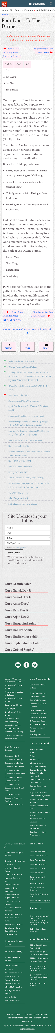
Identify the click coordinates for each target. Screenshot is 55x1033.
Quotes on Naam (12, 781)
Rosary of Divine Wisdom (20, 1017)
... (14, 737)
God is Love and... (12, 965)
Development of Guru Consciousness (43, 51)
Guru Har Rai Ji (37, 883)
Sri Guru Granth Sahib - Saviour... (40, 814)
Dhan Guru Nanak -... (38, 693)
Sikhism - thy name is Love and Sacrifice (39, 959)
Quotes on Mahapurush (15, 773)
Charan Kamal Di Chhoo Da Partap (23, 367)
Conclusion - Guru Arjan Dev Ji (38, 833)
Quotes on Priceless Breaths (13, 799)
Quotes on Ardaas (12, 794)
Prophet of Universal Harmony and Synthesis (40, 794)
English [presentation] (8, 64)
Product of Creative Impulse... (13, 903)
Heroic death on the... (13, 914)
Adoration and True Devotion (38, 820)
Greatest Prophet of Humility (38, 705)
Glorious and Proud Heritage (13, 909)
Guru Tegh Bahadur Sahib (39, 895)
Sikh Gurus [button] (15, 10)
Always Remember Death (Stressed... (13, 726)
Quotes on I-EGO (12, 756)
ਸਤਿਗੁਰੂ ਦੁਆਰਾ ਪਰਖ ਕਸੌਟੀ (18, 472)
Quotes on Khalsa (12, 770)
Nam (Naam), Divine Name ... (13, 687)
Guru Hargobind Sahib (37, 878)
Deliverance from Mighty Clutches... (12, 896)
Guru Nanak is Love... (38, 717)
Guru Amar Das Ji (14, 951)
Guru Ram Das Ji (38, 868)
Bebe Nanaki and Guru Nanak (21, 361)
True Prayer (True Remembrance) (12, 720)
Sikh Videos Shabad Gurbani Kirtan (38, 946)
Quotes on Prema (12, 784)
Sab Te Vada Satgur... (39, 724)
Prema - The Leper (12, 980)
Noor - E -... (9, 969)
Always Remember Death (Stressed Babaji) (26, 477)
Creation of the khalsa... (15, 861)
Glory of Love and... (12, 976)
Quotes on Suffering (13, 759)
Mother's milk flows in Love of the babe (25, 440)
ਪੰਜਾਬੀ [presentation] (18, 64)
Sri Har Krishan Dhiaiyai (37, 889)
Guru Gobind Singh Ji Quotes (14, 942)
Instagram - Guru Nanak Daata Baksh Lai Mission (39, 977)
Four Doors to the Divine (18, 395)
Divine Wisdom (13, 679)
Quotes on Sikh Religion (36, 1014)
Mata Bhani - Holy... (13, 1000)
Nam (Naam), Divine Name (19, 446)
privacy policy (21, 547)
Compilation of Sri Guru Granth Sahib (40, 781)
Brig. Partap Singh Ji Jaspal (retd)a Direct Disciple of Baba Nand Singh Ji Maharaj (39, 920)
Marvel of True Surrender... (11, 889)
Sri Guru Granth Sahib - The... (40, 807)
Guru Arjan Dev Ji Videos (37, 751)
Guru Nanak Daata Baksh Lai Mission (29, 1026)
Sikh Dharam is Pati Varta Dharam (22, 504)
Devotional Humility (38, 766)
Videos (18, 1014)
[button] (9, 347)
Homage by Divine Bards (12, 992)
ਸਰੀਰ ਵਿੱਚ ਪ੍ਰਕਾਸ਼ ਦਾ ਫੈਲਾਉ (18, 498)
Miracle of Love (36, 763)
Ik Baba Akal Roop (37, 721)
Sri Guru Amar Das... (13, 983)
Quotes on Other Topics (15, 804)
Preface (33, 756)
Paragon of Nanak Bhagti (37, 729)
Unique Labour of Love (14, 973)
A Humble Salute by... (13, 987)
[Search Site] (51, 4)
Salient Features (12, 884)
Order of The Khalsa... (14, 874)
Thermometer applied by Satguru (14, 693)
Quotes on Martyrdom (14, 763)
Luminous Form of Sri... (39, 714)
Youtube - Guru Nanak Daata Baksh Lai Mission (39, 968)
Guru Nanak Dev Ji (40, 679)
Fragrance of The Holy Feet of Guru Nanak (26, 416)
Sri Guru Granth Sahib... (14, 924)
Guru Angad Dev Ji (38, 860)
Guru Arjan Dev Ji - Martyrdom (38, 827)
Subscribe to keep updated (38, 930)
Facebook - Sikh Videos (38, 984)
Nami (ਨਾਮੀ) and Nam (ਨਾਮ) (19, 461)
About (5, 10)
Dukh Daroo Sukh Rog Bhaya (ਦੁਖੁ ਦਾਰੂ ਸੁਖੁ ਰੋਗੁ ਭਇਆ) (12, 52)
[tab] (8, 64)
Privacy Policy (41, 1017)
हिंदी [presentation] (27, 64)
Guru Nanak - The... (38, 696)
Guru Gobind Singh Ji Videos (14, 854)
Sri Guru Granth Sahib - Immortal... (40, 801)
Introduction (35, 759)
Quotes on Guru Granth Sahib (14, 789)
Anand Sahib (10, 997)
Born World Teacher (38, 700)
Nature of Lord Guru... (13, 705)
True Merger (10, 708)
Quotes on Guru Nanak (14, 766)
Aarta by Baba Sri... (38, 734)
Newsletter (27, 1021)
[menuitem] (27, 583)
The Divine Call (11, 934)
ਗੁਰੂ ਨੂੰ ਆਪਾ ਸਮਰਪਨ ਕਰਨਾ (18, 493)
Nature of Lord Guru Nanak (20, 466)
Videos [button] (28, 10)
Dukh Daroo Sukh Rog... (14, 731)
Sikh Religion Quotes (12, 748)
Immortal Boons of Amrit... (12, 879)
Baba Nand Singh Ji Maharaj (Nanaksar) (39, 953)
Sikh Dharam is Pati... (13, 682)
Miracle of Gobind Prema (12, 869)
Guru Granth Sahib (39, 856)
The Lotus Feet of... (37, 710)
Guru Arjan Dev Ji (39, 743)
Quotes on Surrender (13, 777)
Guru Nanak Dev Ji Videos (38, 686)
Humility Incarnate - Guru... (13, 919)
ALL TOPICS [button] (43, 10)
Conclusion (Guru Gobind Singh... (12, 929)
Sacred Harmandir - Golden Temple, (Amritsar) (38, 773)
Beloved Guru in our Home (38, 787)
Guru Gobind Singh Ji (40, 900)
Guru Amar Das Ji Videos (12, 959)
